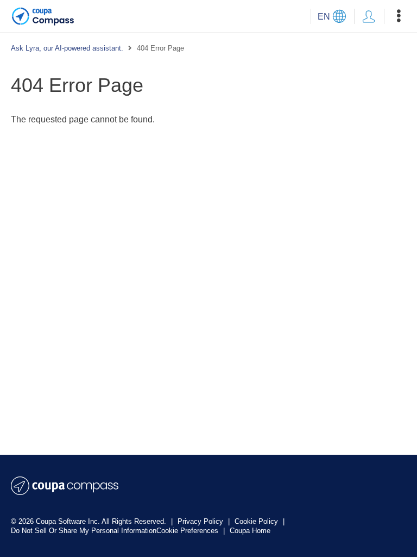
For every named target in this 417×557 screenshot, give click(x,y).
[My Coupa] (369, 16)
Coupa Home (250, 531)
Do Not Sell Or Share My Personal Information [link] (83, 531)
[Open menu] (399, 16)
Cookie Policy (257, 521)
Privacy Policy (201, 521)
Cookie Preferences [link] (187, 531)
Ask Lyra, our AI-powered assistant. (67, 48)
